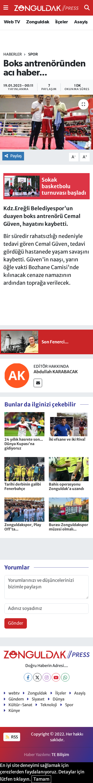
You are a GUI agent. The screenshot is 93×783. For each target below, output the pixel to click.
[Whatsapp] (65, 677)
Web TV (12, 22)
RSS (14, 736)
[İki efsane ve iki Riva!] (69, 424)
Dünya (58, 699)
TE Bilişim (60, 754)
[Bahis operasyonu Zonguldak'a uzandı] (69, 469)
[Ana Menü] (5, 7)
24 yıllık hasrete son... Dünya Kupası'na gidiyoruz (23, 444)
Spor (33, 54)
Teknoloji (48, 704)
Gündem (16, 699)
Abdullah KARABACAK (56, 371)
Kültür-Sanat (20, 704)
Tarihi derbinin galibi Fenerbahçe (22, 486)
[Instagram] (46, 677)
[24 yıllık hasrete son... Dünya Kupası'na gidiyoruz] (24, 424)
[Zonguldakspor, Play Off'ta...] (24, 509)
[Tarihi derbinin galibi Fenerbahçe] (24, 469)
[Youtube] (56, 677)
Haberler (12, 54)
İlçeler (61, 22)
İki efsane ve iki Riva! (67, 439)
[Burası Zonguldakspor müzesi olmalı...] (69, 509)
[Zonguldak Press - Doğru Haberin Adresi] (46, 7)
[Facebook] (28, 677)
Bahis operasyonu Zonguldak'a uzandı (66, 486)
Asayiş (81, 22)
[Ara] (87, 7)
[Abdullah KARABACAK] (16, 375)
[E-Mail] (38, 383)
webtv (14, 693)
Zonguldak (37, 22)
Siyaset (38, 699)
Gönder (15, 623)
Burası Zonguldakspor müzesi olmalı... (68, 527)
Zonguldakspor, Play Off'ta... (22, 527)
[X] (37, 677)
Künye (14, 710)
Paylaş (16, 155)
